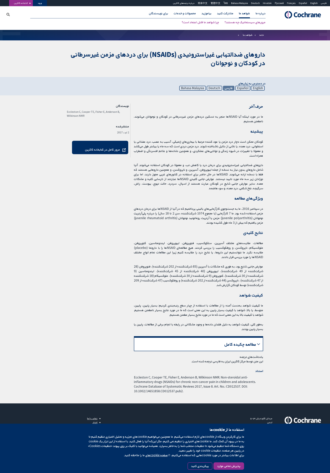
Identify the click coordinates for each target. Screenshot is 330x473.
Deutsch (255, 3)
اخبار (95, 422)
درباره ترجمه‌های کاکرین (184, 3)
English (314, 3)
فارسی (324, 3)
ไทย (226, 3)
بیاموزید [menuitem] (206, 13)
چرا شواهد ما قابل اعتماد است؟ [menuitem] (200, 22)
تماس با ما (92, 418)
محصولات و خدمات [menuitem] (185, 13)
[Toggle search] (8, 14)
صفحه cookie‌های (156, 455)
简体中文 (202, 3)
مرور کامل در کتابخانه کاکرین (102, 149)
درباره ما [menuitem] (261, 13)
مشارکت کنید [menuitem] (225, 13)
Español (303, 3)
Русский (279, 3)
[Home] (299, 15)
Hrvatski (267, 3)
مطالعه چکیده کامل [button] (240, 344)
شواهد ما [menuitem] (244, 13)
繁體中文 (215, 3)
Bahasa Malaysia (239, 3)
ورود (40, 3)
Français (291, 3)
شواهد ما (247, 35)
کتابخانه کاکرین (21, 3)
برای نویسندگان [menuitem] (158, 13)
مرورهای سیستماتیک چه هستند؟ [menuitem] (245, 22)
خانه (262, 35)
